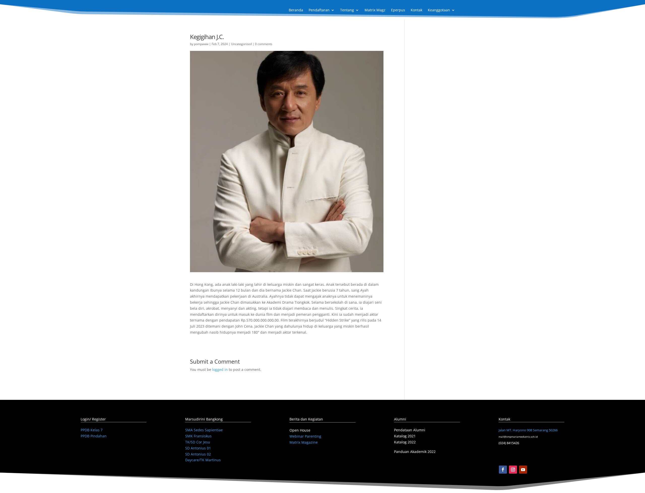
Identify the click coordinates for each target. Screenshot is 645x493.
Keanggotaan (439, 10)
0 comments (263, 44)
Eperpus (398, 10)
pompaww (201, 44)
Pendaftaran (319, 10)
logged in (220, 369)
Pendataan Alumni (409, 430)
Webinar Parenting (305, 436)
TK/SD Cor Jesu (197, 442)
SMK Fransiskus (198, 436)
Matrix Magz (375, 10)
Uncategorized (241, 44)
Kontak (416, 10)
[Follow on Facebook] (503, 470)
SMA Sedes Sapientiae (204, 430)
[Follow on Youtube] (523, 470)
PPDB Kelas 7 (92, 430)
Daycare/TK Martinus (203, 459)
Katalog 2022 (405, 442)
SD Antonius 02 (198, 454)
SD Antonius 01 (198, 448)
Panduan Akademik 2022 (415, 451)
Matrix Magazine (303, 442)
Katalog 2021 (405, 436)
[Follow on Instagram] (513, 470)
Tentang (347, 10)
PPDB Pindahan (94, 436)
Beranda (296, 10)
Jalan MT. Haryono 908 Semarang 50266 (528, 430)
